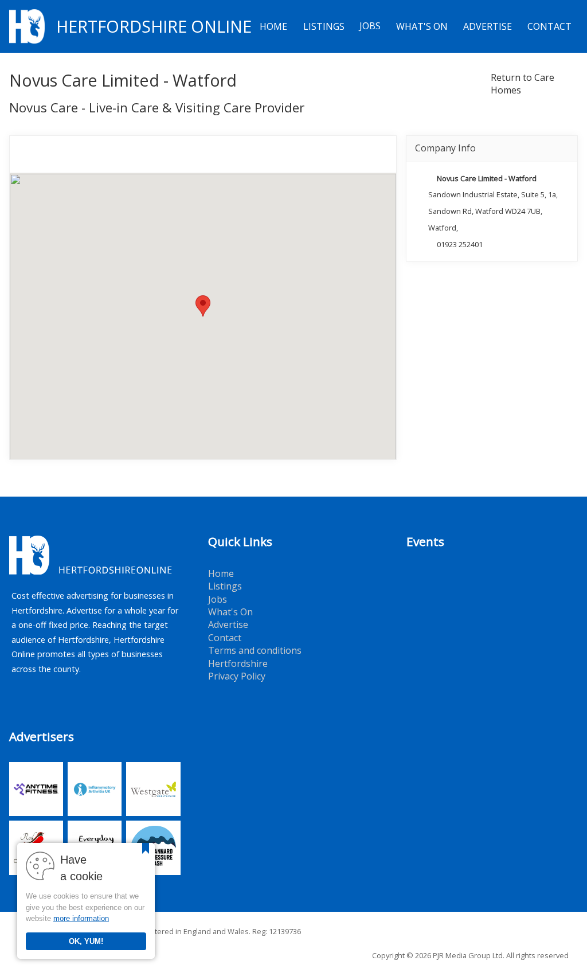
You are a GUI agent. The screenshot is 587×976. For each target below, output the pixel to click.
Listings (324, 26)
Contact (549, 26)
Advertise (487, 26)
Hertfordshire (238, 663)
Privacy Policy (236, 676)
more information (81, 918)
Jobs (369, 26)
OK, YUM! (86, 941)
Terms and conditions (255, 650)
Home (273, 26)
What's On (422, 26)
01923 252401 (460, 244)
